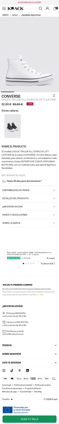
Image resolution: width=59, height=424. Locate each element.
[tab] (29, 346)
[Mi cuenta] (47, 8)
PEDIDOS (6, 345)
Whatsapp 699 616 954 (15, 313)
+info (41, 294)
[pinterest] (19, 370)
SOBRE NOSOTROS (11, 354)
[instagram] (4, 370)
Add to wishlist (54, 96)
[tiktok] (11, 370)
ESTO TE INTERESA (11, 362)
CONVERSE (11, 96)
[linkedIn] (27, 370)
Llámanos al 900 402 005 (17, 322)
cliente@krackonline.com (13, 334)
